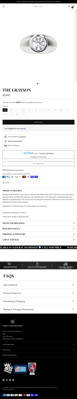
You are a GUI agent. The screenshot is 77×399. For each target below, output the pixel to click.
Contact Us (22, 137)
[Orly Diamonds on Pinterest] (13, 380)
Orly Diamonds (18, 387)
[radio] (5, 110)
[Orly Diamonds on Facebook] (4, 380)
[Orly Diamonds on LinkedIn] (10, 380)
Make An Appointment (15, 141)
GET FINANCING (38, 163)
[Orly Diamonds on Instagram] (7, 380)
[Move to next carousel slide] (72, 257)
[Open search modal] (69, 6)
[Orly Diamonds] (38, 6)
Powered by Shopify (8, 389)
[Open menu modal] (4, 6)
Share (7, 182)
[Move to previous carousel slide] (68, 258)
